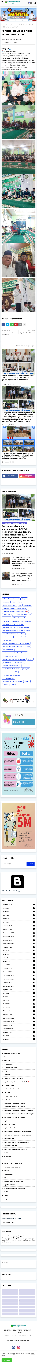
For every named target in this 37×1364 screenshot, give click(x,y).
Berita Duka (27, 605)
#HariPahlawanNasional (11, 599)
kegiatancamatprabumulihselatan (14, 659)
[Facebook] (3, 324)
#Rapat (24, 599)
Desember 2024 (19, 976)
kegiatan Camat (20, 637)
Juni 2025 (19, 954)
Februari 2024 (19, 1011)
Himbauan (6, 618)
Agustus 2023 (19, 1032)
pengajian (25, 669)
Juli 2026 (19, 908)
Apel (20, 605)
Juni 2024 (19, 997)
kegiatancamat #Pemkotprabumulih (15, 653)
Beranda (5, 25)
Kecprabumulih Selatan (11, 1218)
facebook (11, 476)
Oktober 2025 (19, 940)
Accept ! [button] (7, 1360)
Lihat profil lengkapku (8, 1222)
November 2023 (19, 1022)
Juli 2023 (19, 1036)
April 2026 (19, 919)
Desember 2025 (19, 933)
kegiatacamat (7, 637)
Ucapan (13, 685)
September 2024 (19, 986)
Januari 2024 (19, 1014)
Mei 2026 (19, 915)
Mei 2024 (19, 1000)
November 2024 (19, 979)
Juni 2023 (19, 1039)
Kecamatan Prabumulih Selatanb (13, 634)
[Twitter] (7, 324)
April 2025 (19, 961)
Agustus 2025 (19, 947)
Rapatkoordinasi (8, 678)
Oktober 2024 (19, 983)
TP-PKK (27, 681)
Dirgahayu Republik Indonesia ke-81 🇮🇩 (15, 611)
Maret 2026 (19, 922)
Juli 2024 (19, 993)
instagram (28, 476)
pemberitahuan (19, 662)
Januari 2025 (19, 972)
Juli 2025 (19, 951)
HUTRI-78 (6, 621)
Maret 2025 (19, 965)
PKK (16, 672)
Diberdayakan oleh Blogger (11, 891)
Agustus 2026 (19, 905)
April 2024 (19, 1004)
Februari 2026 (19, 926)
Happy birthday (8, 615)
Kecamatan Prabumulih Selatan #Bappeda (17, 627)
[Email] (20, 324)
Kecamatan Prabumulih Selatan (13, 624)
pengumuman (8, 672)
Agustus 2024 (19, 990)
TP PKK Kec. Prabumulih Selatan (13, 681)
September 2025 (19, 944)
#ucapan (6, 602)
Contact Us (10, 481)
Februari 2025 (19, 968)
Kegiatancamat (14, 25)
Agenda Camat (17, 602)
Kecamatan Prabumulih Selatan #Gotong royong (16, 631)
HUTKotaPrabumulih (19, 618)
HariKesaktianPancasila (23, 615)
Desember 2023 (19, 1018)
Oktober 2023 (19, 1025)
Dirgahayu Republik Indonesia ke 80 (14, 608)
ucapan (5, 685)
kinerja (30, 659)
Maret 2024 (18, 1007)
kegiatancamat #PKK (10, 656)
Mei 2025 (19, 958)
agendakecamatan (9, 605)
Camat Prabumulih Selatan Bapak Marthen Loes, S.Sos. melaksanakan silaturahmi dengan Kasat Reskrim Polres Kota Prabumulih (18, 378)
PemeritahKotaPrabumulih (11, 669)
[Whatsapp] (12, 324)
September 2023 (19, 1029)
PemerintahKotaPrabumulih (11, 665)
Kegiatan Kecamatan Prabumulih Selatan (16, 646)
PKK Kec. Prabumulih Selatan (12, 675)
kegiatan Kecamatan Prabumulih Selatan (16, 643)
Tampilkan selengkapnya (25, 346)
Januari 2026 (19, 929)
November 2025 (19, 936)
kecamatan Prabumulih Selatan (22, 621)
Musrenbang (7, 662)
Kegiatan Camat (8, 640)
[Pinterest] (16, 324)
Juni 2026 (19, 912)
